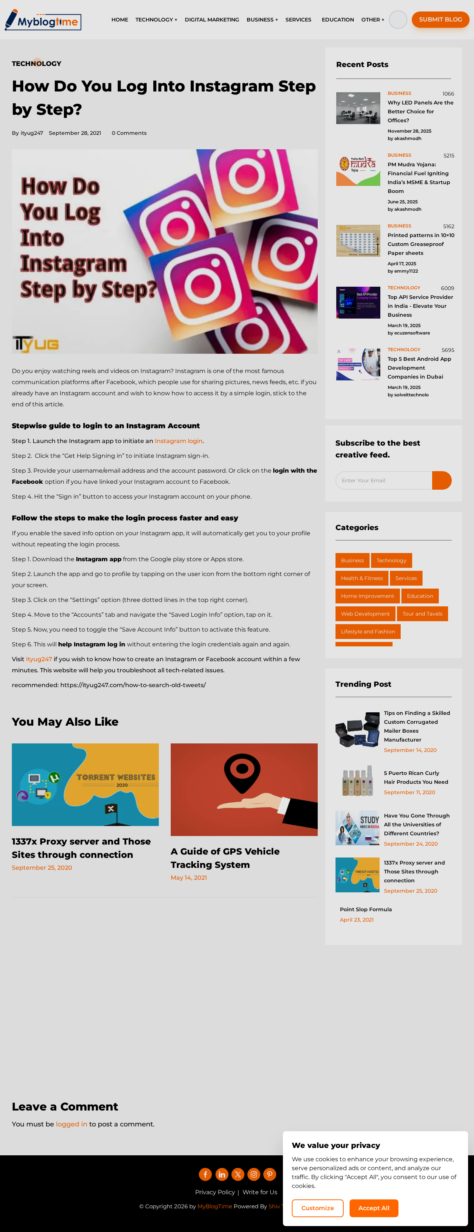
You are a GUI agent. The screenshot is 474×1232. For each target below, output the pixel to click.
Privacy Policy (215, 1192)
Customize (317, 1208)
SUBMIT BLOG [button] (440, 19)
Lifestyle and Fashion (368, 631)
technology (404, 287)
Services (406, 578)
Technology (36, 64)
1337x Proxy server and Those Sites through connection (414, 871)
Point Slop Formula (366, 909)
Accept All (374, 1208)
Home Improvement (367, 596)
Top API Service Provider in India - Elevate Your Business (420, 306)
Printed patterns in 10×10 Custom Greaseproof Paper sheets (421, 244)
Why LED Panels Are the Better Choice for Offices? (421, 111)
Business (352, 560)
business (399, 93)
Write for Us (260, 1192)
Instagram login (179, 440)
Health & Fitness (362, 578)
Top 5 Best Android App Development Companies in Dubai (419, 368)
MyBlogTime (214, 1206)
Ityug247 (40, 659)
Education (420, 596)
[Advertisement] (165, 993)
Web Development (365, 613)
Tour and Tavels (423, 613)
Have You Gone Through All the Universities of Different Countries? (417, 824)
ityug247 (27, 133)
